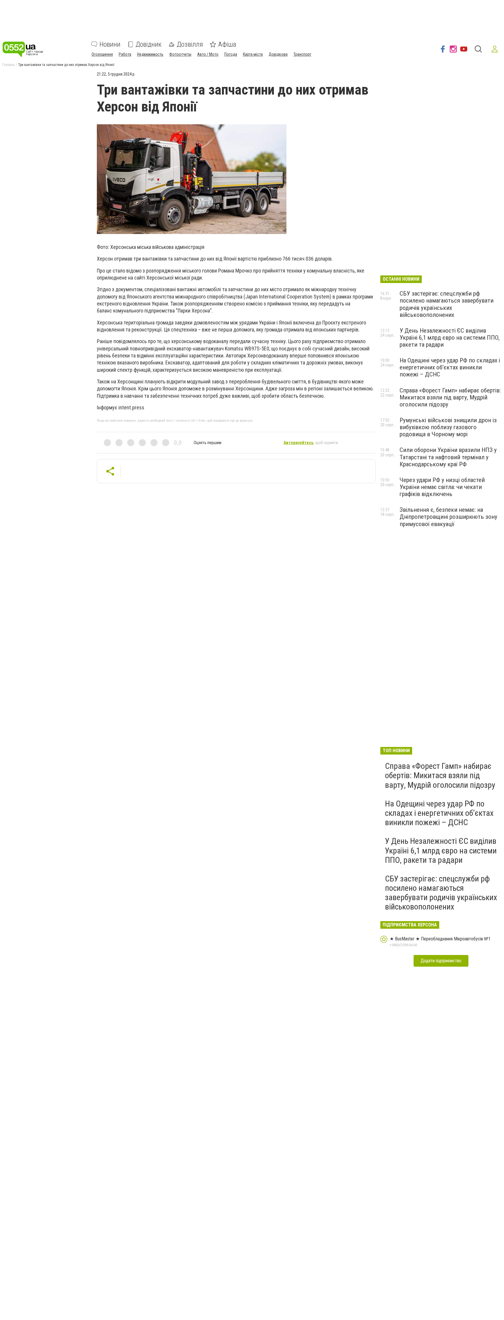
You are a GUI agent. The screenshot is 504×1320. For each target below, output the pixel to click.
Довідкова (278, 54)
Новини (109, 44)
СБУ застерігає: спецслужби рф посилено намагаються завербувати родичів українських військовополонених (447, 304)
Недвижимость (150, 54)
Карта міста (253, 54)
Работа (125, 54)
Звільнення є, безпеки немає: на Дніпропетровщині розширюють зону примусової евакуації (448, 516)
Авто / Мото (207, 54)
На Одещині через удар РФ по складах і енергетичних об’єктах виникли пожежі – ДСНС (450, 367)
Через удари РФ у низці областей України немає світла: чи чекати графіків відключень (442, 486)
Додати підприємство (441, 960)
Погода (230, 54)
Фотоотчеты (180, 54)
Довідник (149, 44)
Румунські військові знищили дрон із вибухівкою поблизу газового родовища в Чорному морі (448, 427)
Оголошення (102, 54)
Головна (8, 65)
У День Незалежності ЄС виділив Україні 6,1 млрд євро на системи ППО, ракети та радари (450, 337)
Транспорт (302, 54)
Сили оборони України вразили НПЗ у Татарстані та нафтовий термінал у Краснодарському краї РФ (448, 456)
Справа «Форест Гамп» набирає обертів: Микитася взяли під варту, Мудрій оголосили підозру (450, 397)
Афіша (227, 44)
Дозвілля (190, 44)
